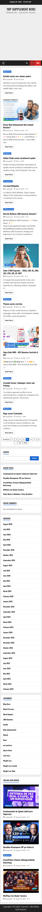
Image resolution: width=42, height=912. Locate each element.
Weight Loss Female (21, 344)
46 (20, 443)
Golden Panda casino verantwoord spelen (19, 158)
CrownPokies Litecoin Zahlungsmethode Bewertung (19, 861)
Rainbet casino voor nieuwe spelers (17, 76)
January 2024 (7, 632)
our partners (8, 181)
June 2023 (6, 668)
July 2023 (6, 663)
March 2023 (7, 684)
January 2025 (7, 601)
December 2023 (8, 637)
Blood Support (8, 714)
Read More (10, 93)
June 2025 (6, 575)
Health (5, 724)
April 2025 (7, 586)
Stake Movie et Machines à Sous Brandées (18, 494)
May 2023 (6, 673)
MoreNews (34, 907)
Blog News (7, 72)
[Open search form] (27, 63)
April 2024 (7, 617)
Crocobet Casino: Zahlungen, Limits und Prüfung (19, 384)
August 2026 (7, 524)
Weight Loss (9, 344)
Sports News (7, 750)
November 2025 (8, 550)
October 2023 (8, 648)
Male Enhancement (11, 119)
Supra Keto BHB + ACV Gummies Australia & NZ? (21, 337)
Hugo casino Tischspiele (12, 413)
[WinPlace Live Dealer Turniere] (21, 881)
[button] (3, 63)
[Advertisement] (21, 36)
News (5, 740)
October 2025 (8, 555)
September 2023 (9, 653)
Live (37, 63)
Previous (6, 439)
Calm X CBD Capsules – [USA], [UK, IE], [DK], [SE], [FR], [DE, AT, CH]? (21, 256)
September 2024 (9, 612)
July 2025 (6, 570)
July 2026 (6, 529)
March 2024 (7, 622)
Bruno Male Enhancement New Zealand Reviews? (21, 110)
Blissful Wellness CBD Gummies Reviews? (20, 213)
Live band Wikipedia (11, 185)
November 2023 (8, 642)
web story (6, 755)
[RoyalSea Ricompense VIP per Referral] (21, 832)
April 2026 (7, 545)
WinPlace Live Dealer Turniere (13, 489)
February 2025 (8, 596)
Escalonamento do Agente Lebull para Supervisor (20, 473)
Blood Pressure (8, 709)
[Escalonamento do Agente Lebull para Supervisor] (21, 796)
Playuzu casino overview (12, 303)
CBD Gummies (8, 209)
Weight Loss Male (11, 346)
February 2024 (8, 627)
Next (25, 443)
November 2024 (8, 606)
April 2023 (7, 678)
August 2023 (7, 658)
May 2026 (6, 539)
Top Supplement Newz (21, 9)
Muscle (5, 735)
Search (6, 452)
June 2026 (7, 534)
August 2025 (7, 565)
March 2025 (7, 591)
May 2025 (6, 581)
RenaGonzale (9, 130)
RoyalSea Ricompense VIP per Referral (16, 478)
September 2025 (9, 560)
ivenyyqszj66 (8, 79)
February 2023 (8, 689)
